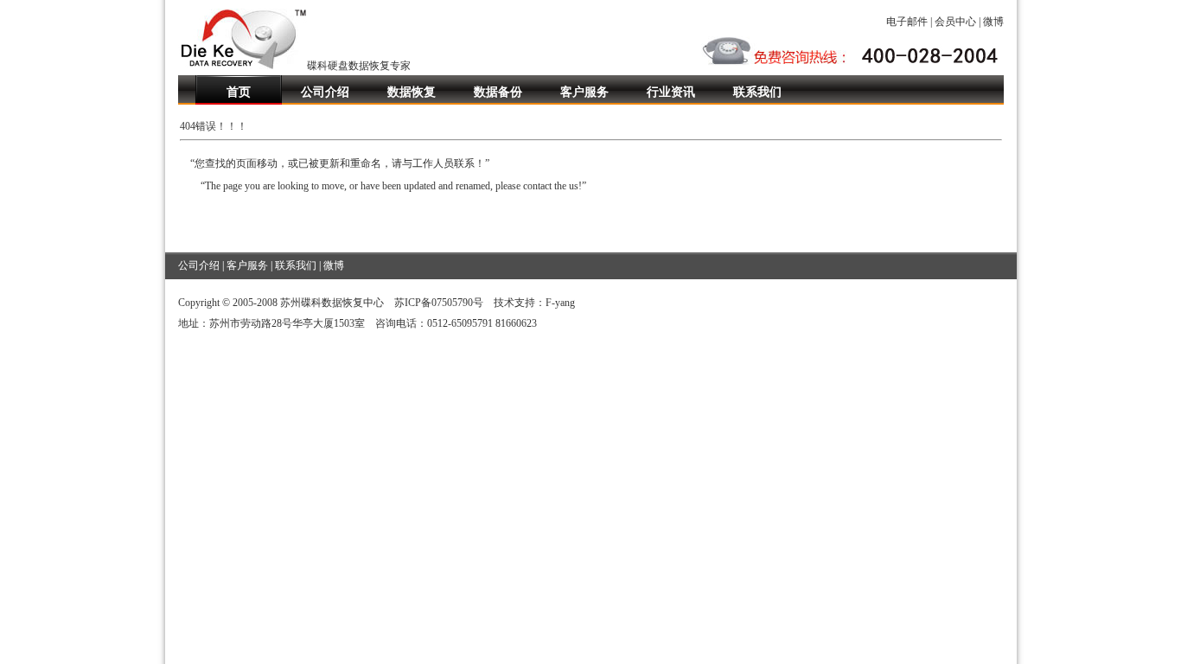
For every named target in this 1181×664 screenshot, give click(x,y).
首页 (239, 92)
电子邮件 (907, 22)
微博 (993, 22)
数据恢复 (411, 92)
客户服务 (584, 92)
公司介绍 (325, 92)
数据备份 (498, 92)
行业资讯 (671, 92)
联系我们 (757, 92)
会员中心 (955, 22)
